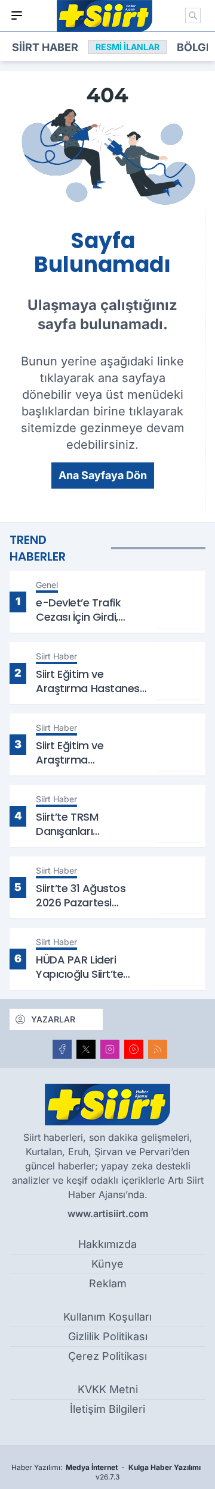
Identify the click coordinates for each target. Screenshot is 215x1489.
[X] (86, 1049)
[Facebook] (62, 1049)
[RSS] (157, 1049)
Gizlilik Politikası (108, 1336)
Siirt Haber (45, 47)
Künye (107, 1263)
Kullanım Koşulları (107, 1316)
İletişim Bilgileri (107, 1409)
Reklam (108, 1283)
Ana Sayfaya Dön (103, 475)
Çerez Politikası (107, 1356)
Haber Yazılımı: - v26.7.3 (106, 1472)
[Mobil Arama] (193, 15)
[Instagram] (109, 1049)
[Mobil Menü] (17, 15)
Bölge (195, 47)
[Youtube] (133, 1049)
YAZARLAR (53, 1019)
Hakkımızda (107, 1244)
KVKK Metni (108, 1389)
